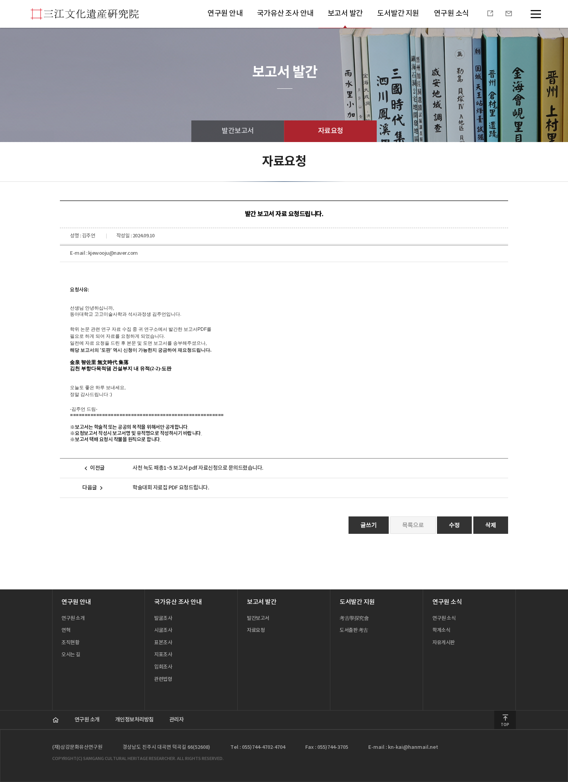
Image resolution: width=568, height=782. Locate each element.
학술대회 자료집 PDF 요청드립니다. (171, 487)
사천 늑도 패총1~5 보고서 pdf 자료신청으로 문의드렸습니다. (198, 468)
